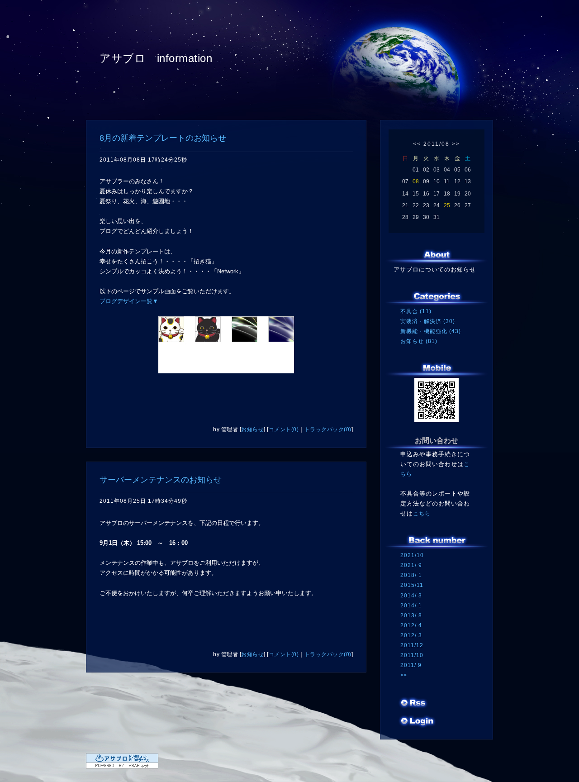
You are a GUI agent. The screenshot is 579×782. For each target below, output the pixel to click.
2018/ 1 (411, 575)
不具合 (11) (416, 311)
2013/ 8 (411, 615)
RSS (414, 703)
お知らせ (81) (418, 341)
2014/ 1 (411, 605)
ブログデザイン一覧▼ (129, 301)
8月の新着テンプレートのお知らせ (163, 138)
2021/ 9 (411, 565)
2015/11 (411, 585)
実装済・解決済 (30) (427, 321)
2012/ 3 (411, 635)
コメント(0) (284, 429)
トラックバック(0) (327, 429)
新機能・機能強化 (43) (430, 331)
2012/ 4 (411, 625)
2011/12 (411, 645)
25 (447, 205)
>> (456, 144)
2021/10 (412, 555)
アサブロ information (156, 58)
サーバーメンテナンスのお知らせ (161, 479)
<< (417, 144)
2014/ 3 (411, 595)
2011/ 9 (411, 665)
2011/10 (411, 655)
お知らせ (252, 429)
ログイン (417, 722)
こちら (422, 513)
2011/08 (436, 144)
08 (416, 181)
